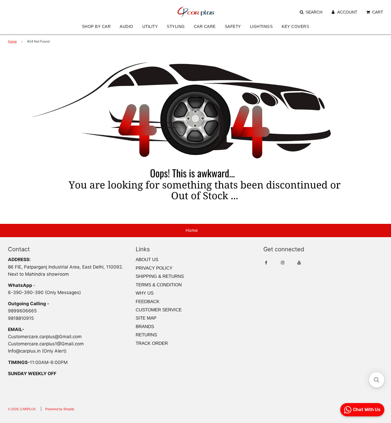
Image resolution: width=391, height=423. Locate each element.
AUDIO (126, 26)
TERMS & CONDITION (159, 284)
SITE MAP (146, 318)
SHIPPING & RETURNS (160, 276)
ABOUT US (147, 259)
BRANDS (145, 326)
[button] (376, 380)
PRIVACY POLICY (154, 268)
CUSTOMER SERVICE (159, 309)
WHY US (144, 293)
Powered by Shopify (59, 409)
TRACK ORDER (152, 343)
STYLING (176, 26)
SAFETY (233, 26)
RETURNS (146, 334)
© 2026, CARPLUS (22, 409)
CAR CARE (205, 26)
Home (12, 41)
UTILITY (150, 26)
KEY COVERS (295, 26)
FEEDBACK (147, 301)
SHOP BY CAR (96, 26)
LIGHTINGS (261, 26)
